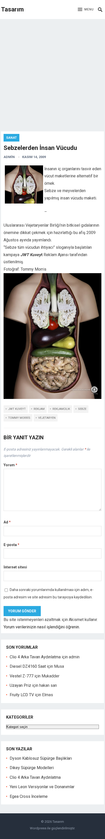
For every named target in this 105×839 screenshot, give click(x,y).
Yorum (10, 465)
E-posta (11, 545)
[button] (86, 9)
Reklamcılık (61, 409)
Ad (7, 522)
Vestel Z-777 (21, 676)
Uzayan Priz (20, 685)
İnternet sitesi (15, 567)
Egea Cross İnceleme (29, 796)
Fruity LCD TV (22, 694)
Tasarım (12, 9)
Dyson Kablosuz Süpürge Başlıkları (41, 758)
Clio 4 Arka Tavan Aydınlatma (35, 657)
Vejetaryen (47, 418)
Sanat (11, 137)
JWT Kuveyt (17, 409)
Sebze (82, 409)
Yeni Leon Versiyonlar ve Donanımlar (42, 786)
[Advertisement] (52, 74)
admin (9, 157)
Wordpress (38, 828)
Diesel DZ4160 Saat (28, 666)
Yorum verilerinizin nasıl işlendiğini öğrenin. (42, 627)
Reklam (39, 409)
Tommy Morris (19, 418)
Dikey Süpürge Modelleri (32, 767)
